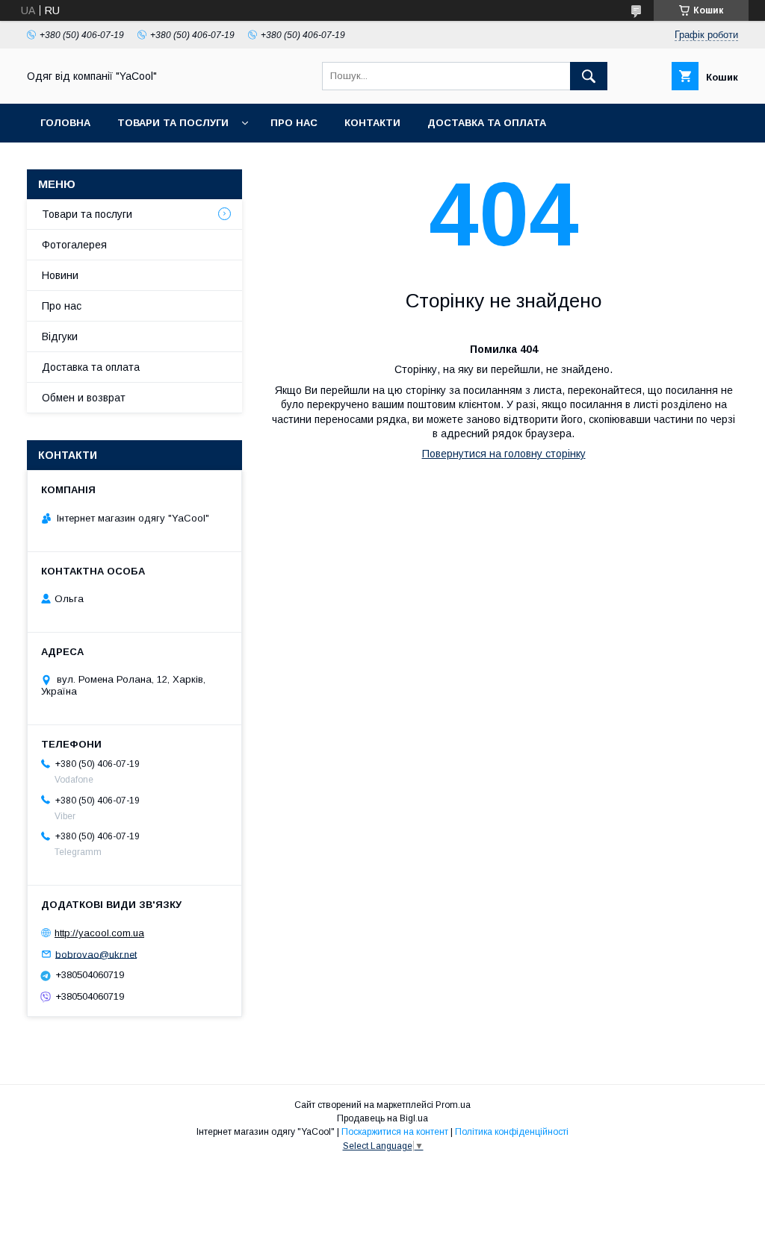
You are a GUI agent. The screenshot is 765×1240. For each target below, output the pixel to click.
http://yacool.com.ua (99, 933)
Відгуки (60, 336)
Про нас (61, 306)
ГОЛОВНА (65, 122)
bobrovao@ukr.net (96, 953)
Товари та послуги (87, 214)
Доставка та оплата (486, 122)
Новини (60, 275)
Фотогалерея (74, 245)
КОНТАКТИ (372, 122)
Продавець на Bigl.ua (382, 1118)
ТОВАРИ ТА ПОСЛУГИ (173, 122)
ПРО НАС (294, 122)
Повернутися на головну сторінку (504, 454)
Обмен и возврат (84, 398)
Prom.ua (453, 1105)
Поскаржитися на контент (394, 1132)
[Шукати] (588, 76)
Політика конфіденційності (512, 1132)
